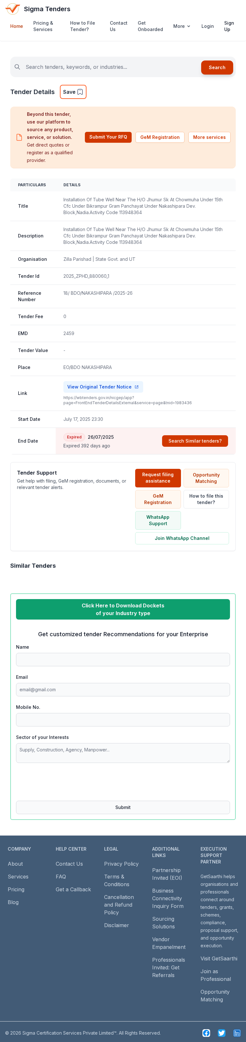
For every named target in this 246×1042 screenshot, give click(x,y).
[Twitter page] (222, 1033)
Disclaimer (116, 925)
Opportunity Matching (206, 478)
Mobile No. (28, 707)
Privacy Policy (121, 864)
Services (18, 876)
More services (209, 137)
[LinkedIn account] (237, 1033)
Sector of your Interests (42, 737)
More (179, 26)
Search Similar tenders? (195, 441)
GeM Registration (160, 137)
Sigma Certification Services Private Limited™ (69, 1033)
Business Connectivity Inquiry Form (168, 898)
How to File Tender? (82, 26)
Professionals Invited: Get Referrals (168, 967)
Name (22, 647)
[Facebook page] (206, 1033)
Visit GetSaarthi (219, 958)
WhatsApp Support (157, 520)
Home (16, 26)
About (15, 864)
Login (207, 26)
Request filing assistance (158, 478)
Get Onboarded (150, 26)
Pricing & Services (43, 26)
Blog (13, 902)
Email (22, 677)
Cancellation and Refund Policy (119, 905)
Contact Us (118, 26)
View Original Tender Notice (99, 386)
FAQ (61, 876)
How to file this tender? (206, 499)
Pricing (16, 889)
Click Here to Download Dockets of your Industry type (123, 609)
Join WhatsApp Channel (182, 538)
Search (217, 67)
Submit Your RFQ (108, 137)
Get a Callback (73, 889)
